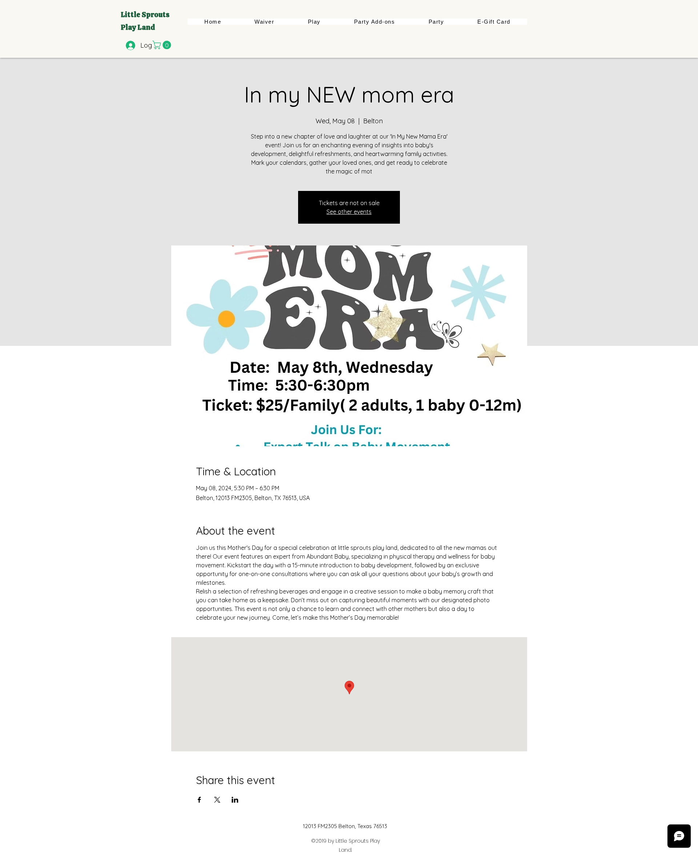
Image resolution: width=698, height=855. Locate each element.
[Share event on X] (217, 800)
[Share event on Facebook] (199, 800)
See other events (349, 211)
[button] (162, 45)
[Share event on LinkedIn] (235, 800)
